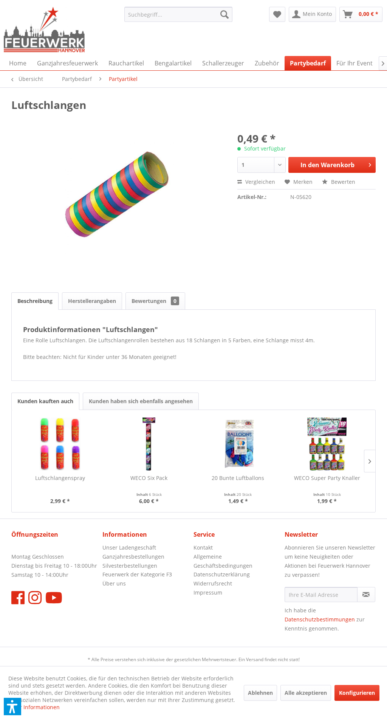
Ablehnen (260, 692)
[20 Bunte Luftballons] (238, 444)
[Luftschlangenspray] (60, 444)
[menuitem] (178, 14)
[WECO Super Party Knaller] (327, 444)
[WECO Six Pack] (149, 444)
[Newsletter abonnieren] (366, 594)
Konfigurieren (357, 692)
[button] (12, 706)
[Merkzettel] (277, 14)
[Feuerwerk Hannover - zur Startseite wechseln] (44, 29)
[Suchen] (224, 14)
